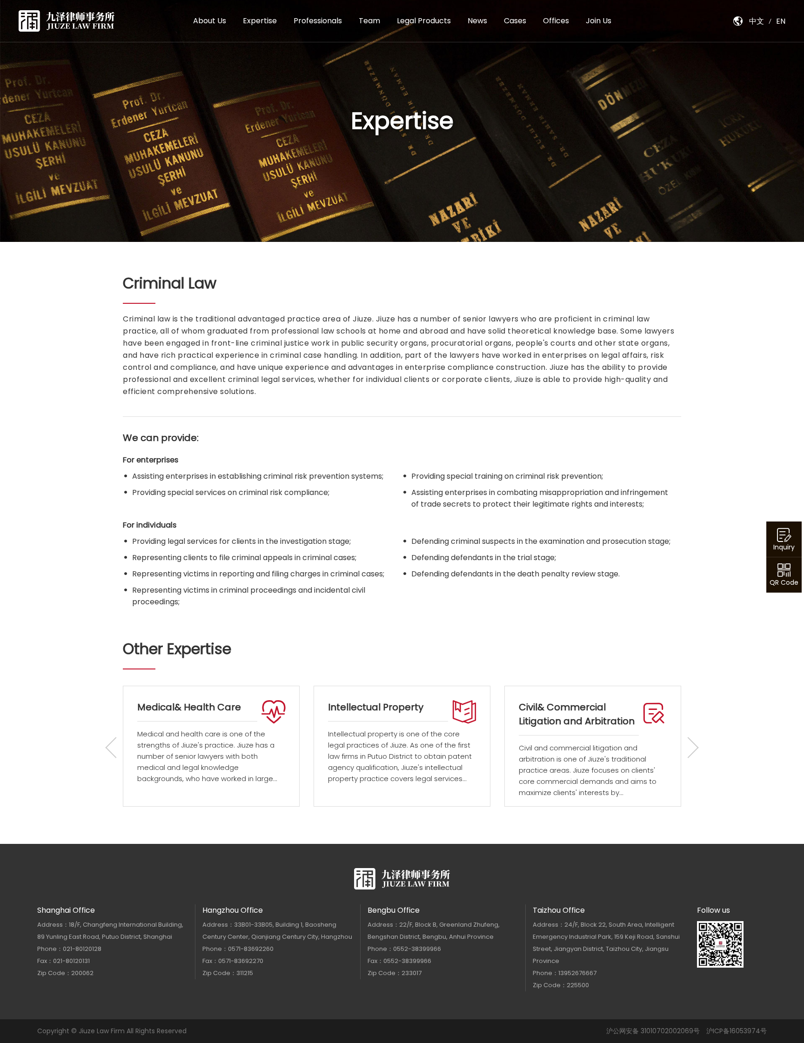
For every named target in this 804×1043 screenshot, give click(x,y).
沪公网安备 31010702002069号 (653, 1031)
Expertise (260, 20)
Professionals (318, 20)
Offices (556, 20)
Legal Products (424, 20)
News (477, 20)
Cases (515, 20)
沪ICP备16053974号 (736, 1031)
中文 (756, 21)
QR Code (784, 582)
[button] (688, 747)
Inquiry (784, 547)
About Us (209, 20)
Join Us (598, 20)
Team (369, 20)
